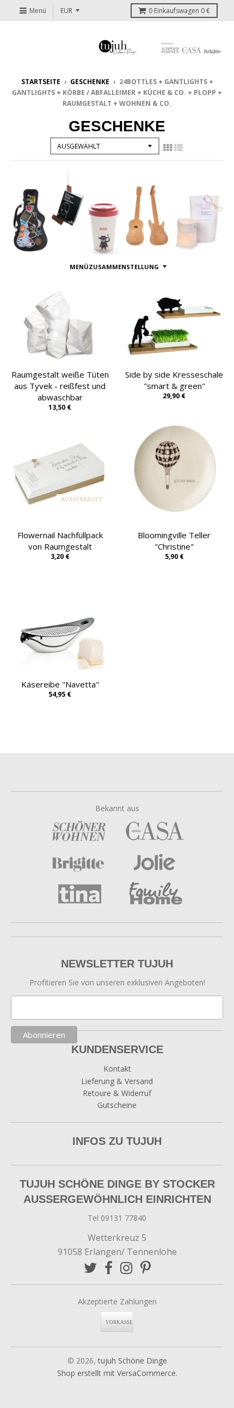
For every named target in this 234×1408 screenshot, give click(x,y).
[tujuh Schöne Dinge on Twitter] (90, 1268)
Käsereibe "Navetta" (60, 684)
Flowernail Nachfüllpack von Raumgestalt (60, 541)
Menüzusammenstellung (114, 267)
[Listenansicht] (178, 148)
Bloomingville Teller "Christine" (174, 541)
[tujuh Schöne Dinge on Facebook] (108, 1268)
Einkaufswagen (179, 10)
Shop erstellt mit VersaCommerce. (117, 1373)
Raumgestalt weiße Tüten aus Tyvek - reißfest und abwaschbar (60, 386)
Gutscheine (117, 1105)
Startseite (40, 81)
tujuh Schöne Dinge (132, 1360)
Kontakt (117, 1068)
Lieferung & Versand (117, 1081)
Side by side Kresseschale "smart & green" (174, 380)
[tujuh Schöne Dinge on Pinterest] (145, 1268)
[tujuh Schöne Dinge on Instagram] (126, 1268)
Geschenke (89, 81)
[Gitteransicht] (167, 148)
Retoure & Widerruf (117, 1093)
